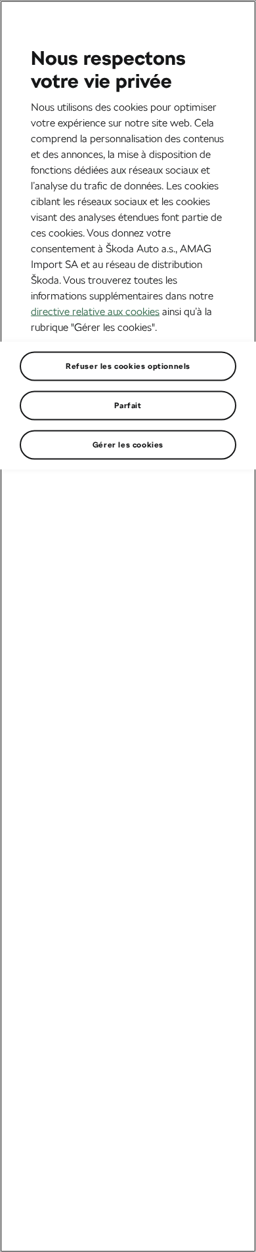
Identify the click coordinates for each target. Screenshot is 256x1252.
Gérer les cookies (128, 444)
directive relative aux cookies (95, 311)
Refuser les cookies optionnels (128, 365)
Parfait (127, 404)
